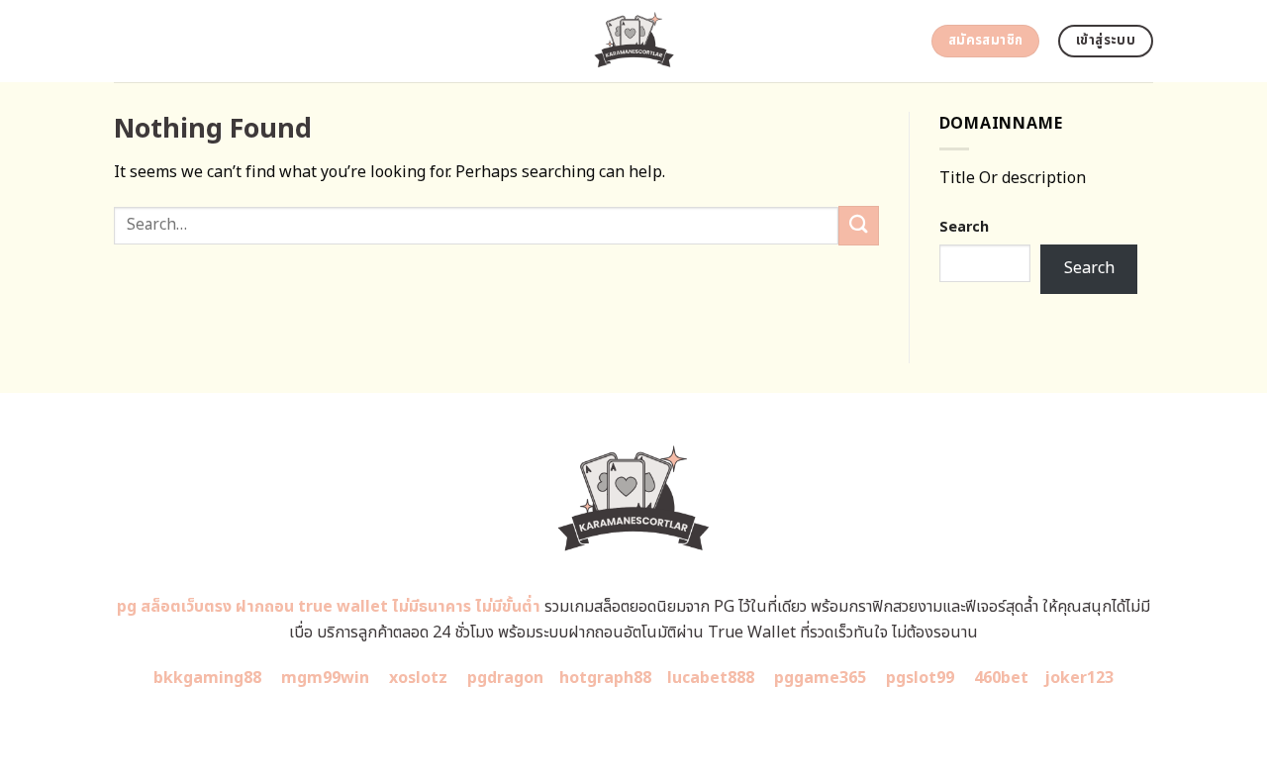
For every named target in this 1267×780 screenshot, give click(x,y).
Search (964, 227)
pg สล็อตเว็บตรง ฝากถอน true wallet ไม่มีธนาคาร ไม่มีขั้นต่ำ (328, 607)
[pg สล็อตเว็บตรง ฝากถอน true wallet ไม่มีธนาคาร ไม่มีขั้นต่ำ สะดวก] (634, 41)
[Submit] (858, 225)
